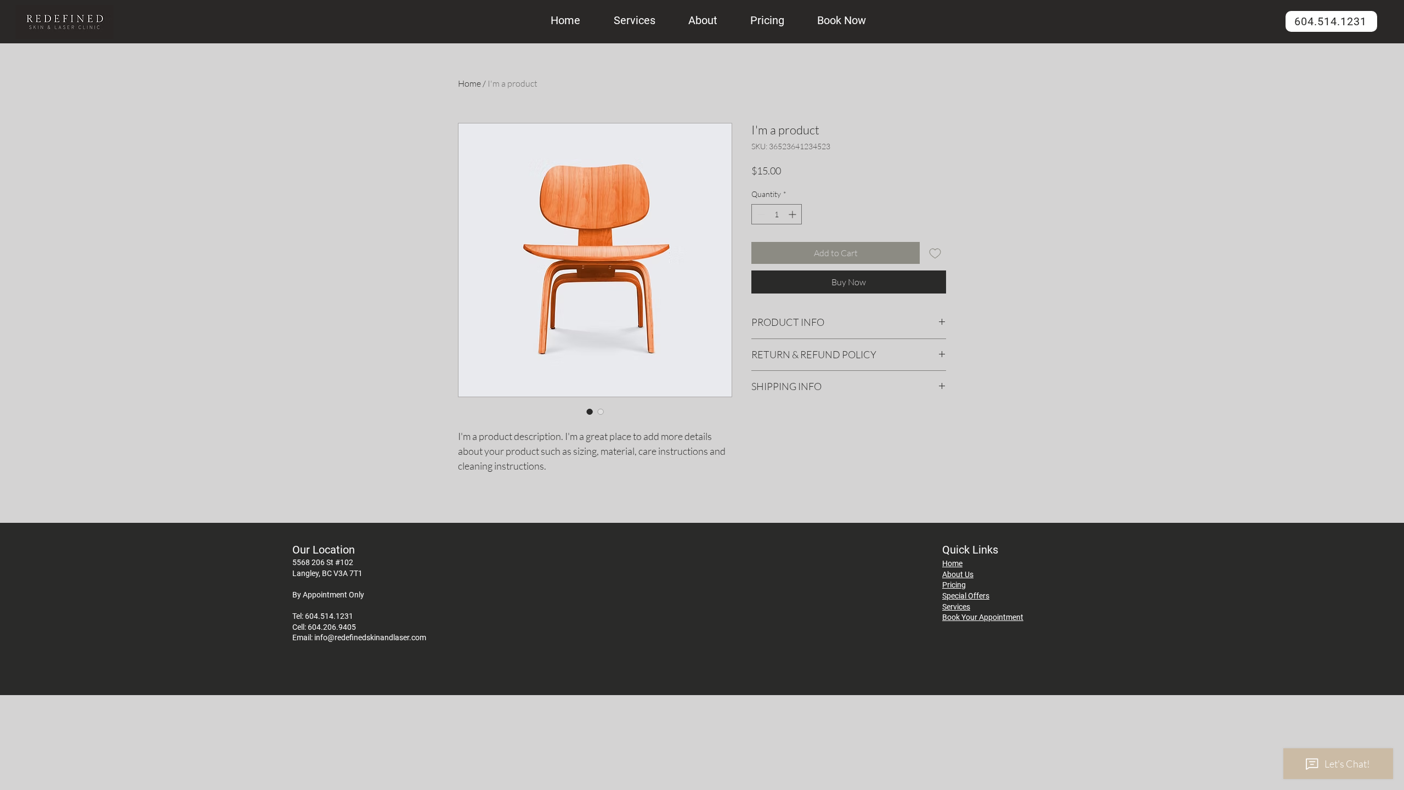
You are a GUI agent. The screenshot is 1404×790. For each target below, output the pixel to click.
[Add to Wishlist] (935, 253)
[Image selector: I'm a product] (589, 411)
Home (469, 83)
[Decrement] (760, 214)
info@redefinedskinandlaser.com (370, 637)
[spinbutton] (776, 214)
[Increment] (793, 214)
